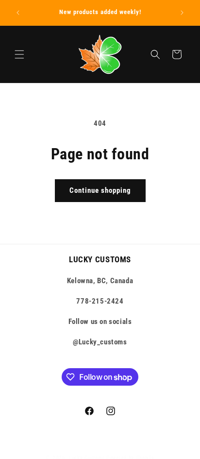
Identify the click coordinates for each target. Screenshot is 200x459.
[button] (19, 54)
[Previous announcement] (18, 12)
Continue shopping (100, 190)
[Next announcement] (182, 12)
